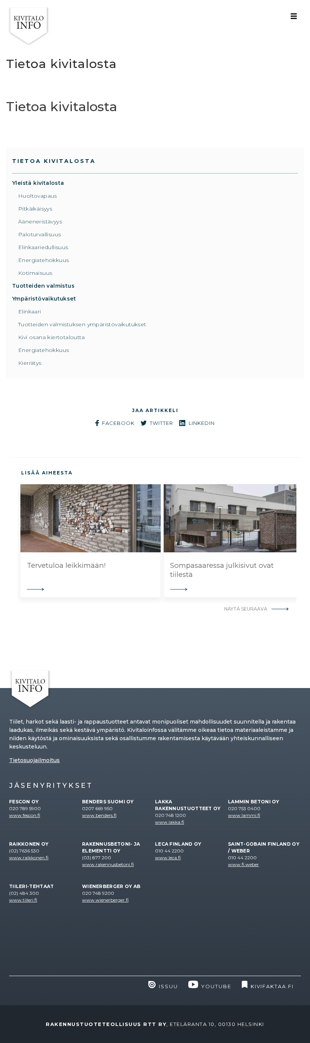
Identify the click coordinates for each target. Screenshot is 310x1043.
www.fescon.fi (24, 815)
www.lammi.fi (244, 815)
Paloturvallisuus (39, 234)
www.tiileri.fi (23, 900)
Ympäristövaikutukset (44, 298)
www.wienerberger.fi (105, 900)
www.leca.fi (168, 857)
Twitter (161, 423)
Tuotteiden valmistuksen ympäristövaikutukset (82, 324)
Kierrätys (30, 363)
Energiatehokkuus (43, 260)
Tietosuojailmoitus (34, 760)
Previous (12, 541)
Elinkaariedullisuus (43, 247)
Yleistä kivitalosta (38, 183)
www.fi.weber (243, 864)
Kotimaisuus (35, 273)
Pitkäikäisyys (35, 208)
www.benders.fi (99, 815)
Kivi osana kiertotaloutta (51, 337)
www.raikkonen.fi (28, 857)
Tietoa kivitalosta (54, 161)
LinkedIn (202, 423)
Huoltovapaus (37, 195)
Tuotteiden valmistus (43, 285)
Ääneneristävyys (40, 221)
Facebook (118, 423)
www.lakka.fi (169, 822)
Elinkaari (29, 311)
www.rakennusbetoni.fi (108, 864)
